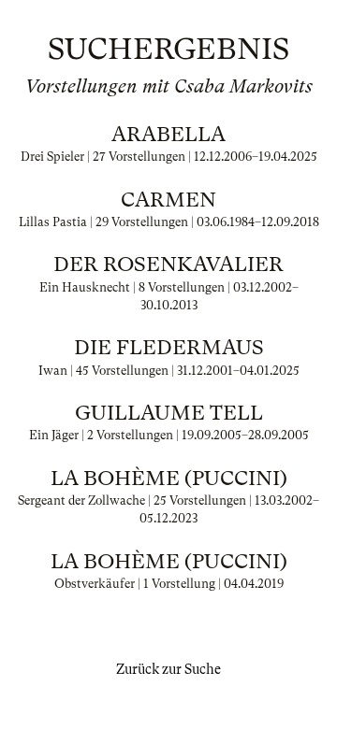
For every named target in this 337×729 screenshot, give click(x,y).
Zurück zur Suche (168, 669)
